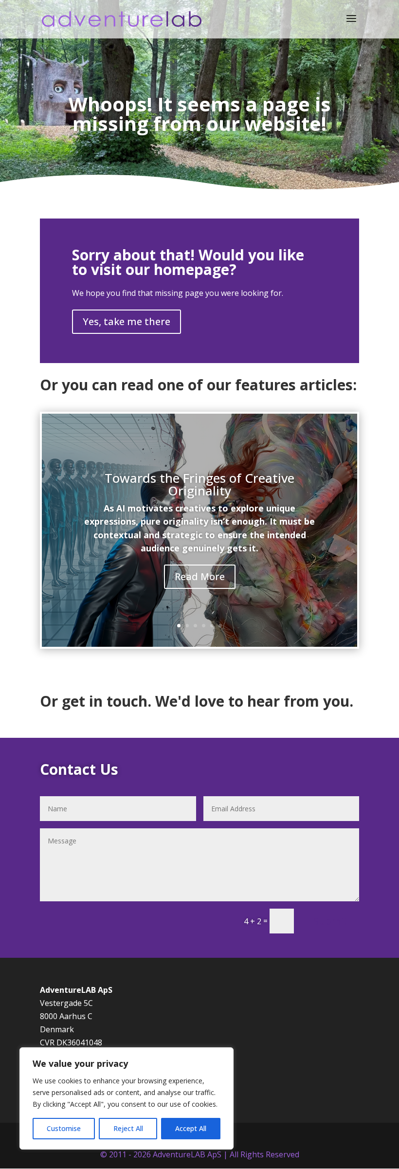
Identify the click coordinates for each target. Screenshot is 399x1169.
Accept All (190, 1128)
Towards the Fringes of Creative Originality (199, 484)
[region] (126, 1098)
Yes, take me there (126, 321)
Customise (64, 1128)
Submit (330, 921)
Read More (200, 576)
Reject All (128, 1128)
